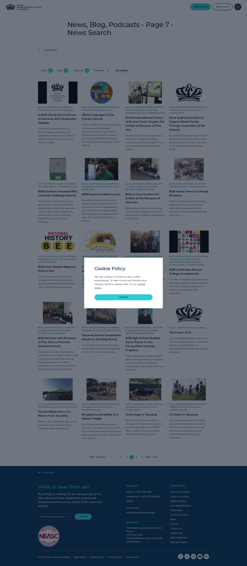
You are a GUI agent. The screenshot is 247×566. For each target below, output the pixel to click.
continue (123, 297)
